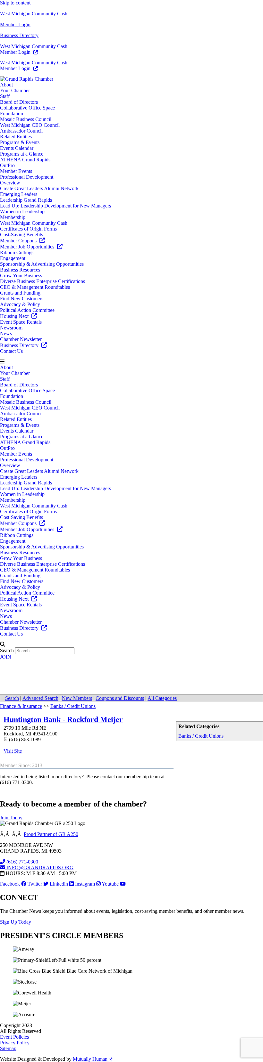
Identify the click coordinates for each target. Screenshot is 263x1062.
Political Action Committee (27, 310)
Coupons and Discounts (120, 698)
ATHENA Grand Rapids (25, 159)
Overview (10, 182)
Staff (5, 96)
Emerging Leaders (18, 194)
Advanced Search (40, 698)
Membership (12, 217)
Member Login (15, 24)
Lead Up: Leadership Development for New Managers (55, 205)
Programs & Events (19, 142)
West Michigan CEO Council (30, 125)
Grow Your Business (21, 275)
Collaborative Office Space (27, 107)
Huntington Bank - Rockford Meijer (63, 719)
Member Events (16, 171)
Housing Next (15, 316)
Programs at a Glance (21, 154)
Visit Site (13, 751)
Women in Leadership (22, 211)
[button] (131, 362)
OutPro (7, 165)
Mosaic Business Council (25, 119)
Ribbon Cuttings (16, 252)
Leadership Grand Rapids (26, 200)
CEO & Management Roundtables (35, 287)
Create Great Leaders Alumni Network (39, 188)
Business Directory (19, 35)
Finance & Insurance (21, 706)
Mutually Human (91, 1059)
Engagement (12, 258)
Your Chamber (15, 90)
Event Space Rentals (21, 322)
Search (7, 650)
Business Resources (20, 269)
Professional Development (26, 177)
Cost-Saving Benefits (21, 234)
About (6, 84)
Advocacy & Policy (20, 304)
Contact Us (11, 351)
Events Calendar (16, 148)
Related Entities (16, 136)
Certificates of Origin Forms (28, 228)
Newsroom (11, 327)
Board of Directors (19, 102)
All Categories (162, 698)
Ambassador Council (21, 131)
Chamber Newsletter (21, 339)
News (6, 333)
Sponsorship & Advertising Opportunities (42, 264)
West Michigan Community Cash (33, 13)
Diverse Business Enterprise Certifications (42, 281)
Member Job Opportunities (27, 246)
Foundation (11, 113)
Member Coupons (19, 240)
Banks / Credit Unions (201, 736)
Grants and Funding (20, 293)
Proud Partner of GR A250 (51, 834)
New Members (77, 698)
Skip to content (15, 2)
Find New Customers (21, 298)
